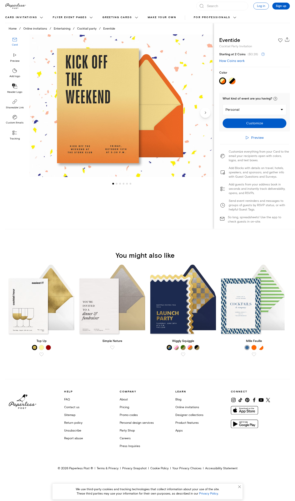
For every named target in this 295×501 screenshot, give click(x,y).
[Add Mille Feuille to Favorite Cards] (254, 354)
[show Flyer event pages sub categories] (91, 18)
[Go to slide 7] (130, 183)
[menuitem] (24, 18)
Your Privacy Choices (186, 468)
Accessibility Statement (221, 468)
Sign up (281, 6)
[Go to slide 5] (123, 183)
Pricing (124, 407)
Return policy (73, 423)
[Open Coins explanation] (263, 54)
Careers (125, 438)
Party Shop (127, 430)
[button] (275, 98)
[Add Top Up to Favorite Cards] (41, 354)
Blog (178, 399)
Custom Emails (15, 122)
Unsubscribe (72, 430)
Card (15, 44)
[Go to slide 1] (113, 183)
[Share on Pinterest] (247, 400)
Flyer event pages (70, 17)
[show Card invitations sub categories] (41, 18)
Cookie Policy (159, 468)
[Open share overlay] (287, 39)
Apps (179, 430)
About (124, 399)
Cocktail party (87, 28)
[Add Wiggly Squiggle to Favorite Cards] (183, 354)
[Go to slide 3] (116, 183)
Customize (254, 123)
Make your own (162, 17)
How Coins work (232, 61)
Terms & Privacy (108, 468)
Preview (14, 61)
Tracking (15, 138)
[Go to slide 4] (120, 183)
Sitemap (70, 415)
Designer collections (189, 415)
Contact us (71, 407)
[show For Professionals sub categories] (234, 18)
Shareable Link (15, 107)
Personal (232, 109)
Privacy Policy (208, 493)
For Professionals (212, 17)
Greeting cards (117, 17)
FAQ (67, 399)
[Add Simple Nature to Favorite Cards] (112, 347)
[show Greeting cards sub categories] (136, 18)
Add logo (15, 76)
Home (13, 28)
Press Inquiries (130, 446)
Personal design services (137, 423)
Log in (261, 6)
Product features (187, 423)
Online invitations (35, 28)
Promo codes (129, 415)
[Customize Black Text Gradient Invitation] (121, 105)
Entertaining (62, 28)
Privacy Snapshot (134, 468)
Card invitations (21, 17)
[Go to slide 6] (127, 183)
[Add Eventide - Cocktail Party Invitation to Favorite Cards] (280, 40)
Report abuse (73, 438)
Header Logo (14, 92)
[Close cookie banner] (239, 486)
